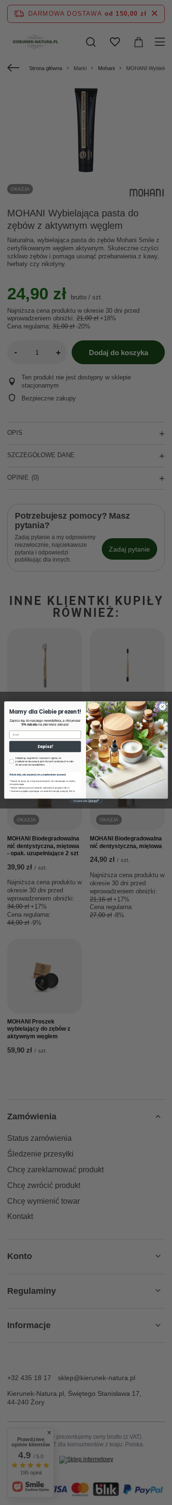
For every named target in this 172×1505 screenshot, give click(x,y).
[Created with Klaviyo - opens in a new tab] (86, 801)
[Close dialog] (162, 706)
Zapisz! (45, 746)
